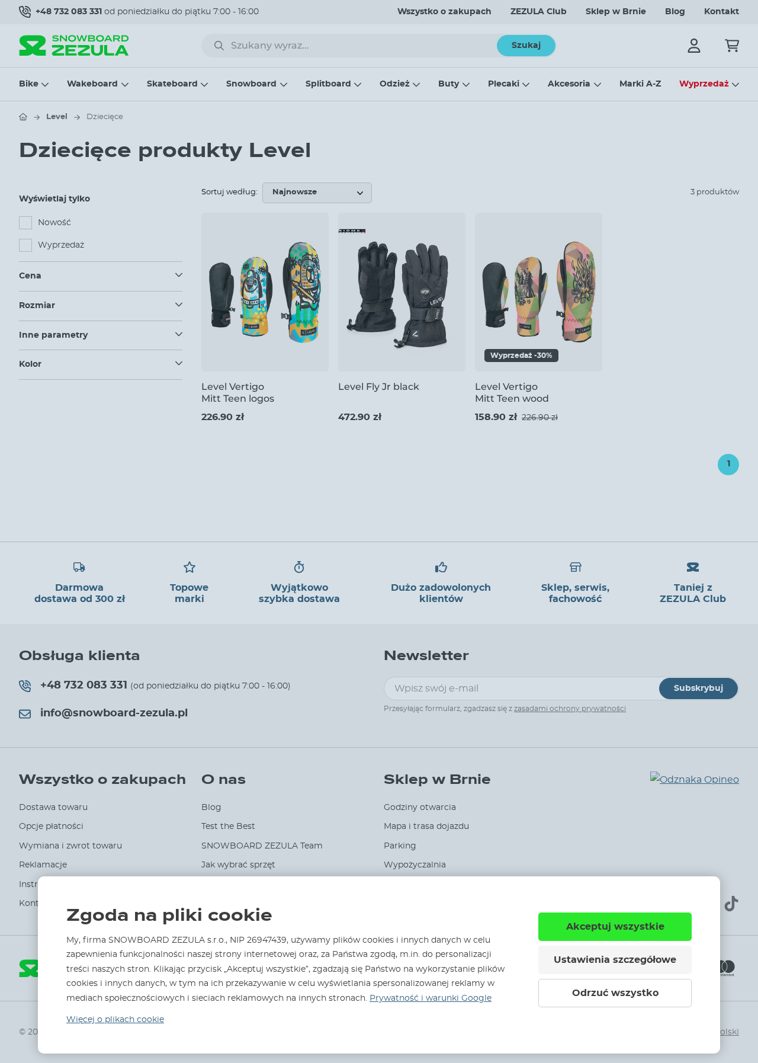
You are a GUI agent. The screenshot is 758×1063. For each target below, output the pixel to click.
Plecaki (503, 84)
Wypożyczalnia (415, 865)
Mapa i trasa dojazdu (426, 826)
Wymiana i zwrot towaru (70, 846)
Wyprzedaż (704, 84)
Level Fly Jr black (378, 386)
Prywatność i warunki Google (431, 998)
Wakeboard (92, 84)
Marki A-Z (640, 84)
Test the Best (228, 826)
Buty (448, 84)
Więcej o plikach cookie (115, 1020)
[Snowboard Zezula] (74, 45)
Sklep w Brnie (616, 12)
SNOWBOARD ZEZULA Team (262, 846)
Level (57, 117)
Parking (400, 846)
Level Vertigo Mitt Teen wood (512, 392)
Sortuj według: (229, 192)
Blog (675, 12)
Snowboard (251, 84)
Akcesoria (569, 84)
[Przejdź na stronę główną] (23, 117)
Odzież (395, 84)
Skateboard (172, 84)
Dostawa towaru (53, 807)
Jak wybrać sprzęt (238, 865)
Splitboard (328, 84)
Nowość (54, 223)
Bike (28, 84)
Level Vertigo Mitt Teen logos (237, 392)
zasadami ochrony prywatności (570, 708)
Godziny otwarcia (420, 807)
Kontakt (721, 12)
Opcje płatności (51, 826)
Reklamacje (43, 865)
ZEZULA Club (538, 12)
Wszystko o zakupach (444, 12)
